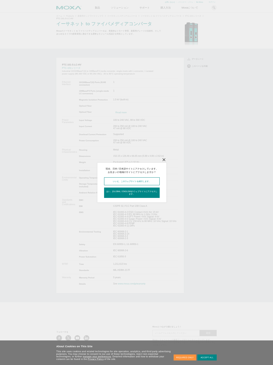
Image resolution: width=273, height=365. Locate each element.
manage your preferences (97, 356)
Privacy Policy (96, 359)
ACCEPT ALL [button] (207, 357)
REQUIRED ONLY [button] (185, 357)
